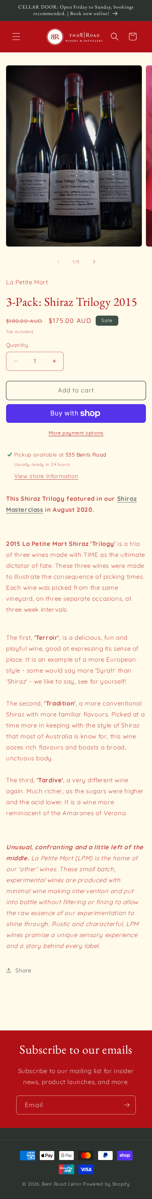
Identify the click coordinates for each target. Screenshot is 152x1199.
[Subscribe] (126, 1105)
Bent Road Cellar (61, 1184)
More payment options (76, 433)
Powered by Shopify (106, 1184)
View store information (46, 476)
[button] (16, 36)
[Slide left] (58, 262)
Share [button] (23, 970)
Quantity (17, 345)
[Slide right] (94, 262)
